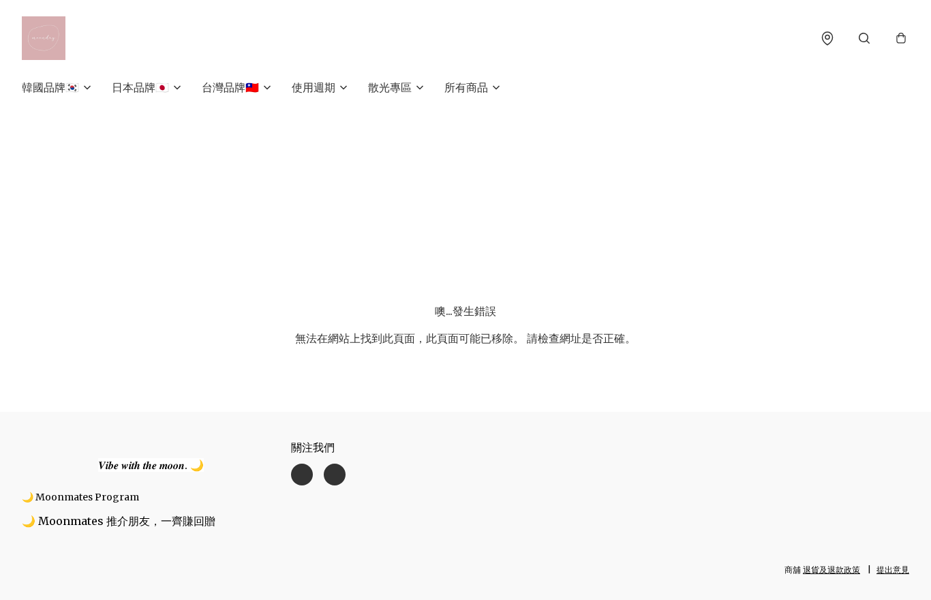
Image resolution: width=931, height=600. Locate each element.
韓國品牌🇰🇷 (50, 87)
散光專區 (390, 87)
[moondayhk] (43, 38)
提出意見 (892, 570)
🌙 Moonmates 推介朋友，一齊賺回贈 (118, 521)
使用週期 (313, 87)
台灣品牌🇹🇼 (230, 87)
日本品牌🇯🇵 (140, 87)
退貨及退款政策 (831, 570)
